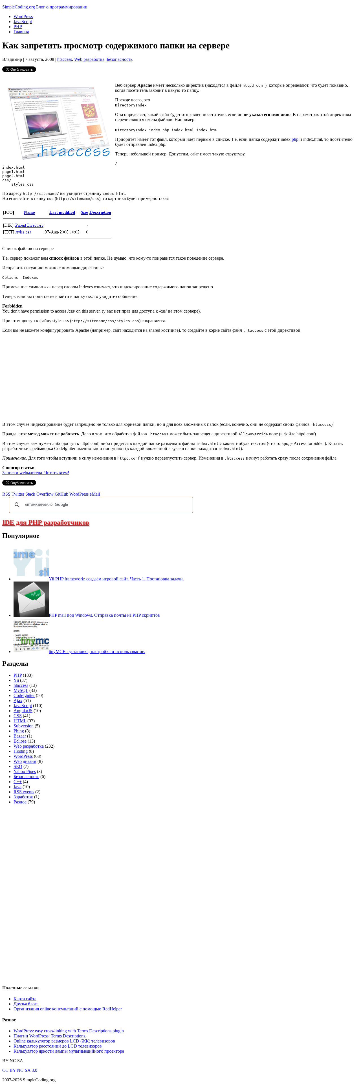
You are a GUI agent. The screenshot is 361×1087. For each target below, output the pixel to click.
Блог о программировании (61, 7)
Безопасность (119, 59)
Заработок (23, 796)
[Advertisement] (49, 376)
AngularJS (23, 710)
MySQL (21, 690)
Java (17, 786)
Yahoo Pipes (25, 771)
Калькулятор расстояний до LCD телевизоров (58, 1046)
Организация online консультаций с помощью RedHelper (68, 1008)
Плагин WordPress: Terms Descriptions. (50, 1035)
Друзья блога (26, 1003)
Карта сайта (25, 998)
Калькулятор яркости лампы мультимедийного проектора (69, 1051)
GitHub (61, 494)
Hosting (21, 751)
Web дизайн (25, 761)
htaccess (64, 59)
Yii (16, 680)
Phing (19, 731)
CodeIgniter (24, 695)
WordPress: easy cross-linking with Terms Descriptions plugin (69, 1030)
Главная (21, 31)
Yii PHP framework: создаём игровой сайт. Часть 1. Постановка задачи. (116, 578)
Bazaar (20, 736)
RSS (6, 494)
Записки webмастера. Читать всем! (35, 472)
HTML (20, 720)
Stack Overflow (39, 494)
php (295, 139)
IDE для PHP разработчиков (45, 522)
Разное (20, 801)
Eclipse (20, 741)
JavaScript (23, 21)
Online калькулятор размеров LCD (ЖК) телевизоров (64, 1041)
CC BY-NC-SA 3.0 (19, 1070)
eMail (95, 494)
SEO (18, 766)
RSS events (24, 791)
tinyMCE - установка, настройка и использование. (97, 651)
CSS (18, 715)
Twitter (18, 494)
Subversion (24, 725)
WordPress (23, 16)
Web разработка (89, 59)
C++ (18, 781)
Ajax (18, 700)
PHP (18, 26)
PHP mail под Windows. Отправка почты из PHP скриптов (104, 615)
